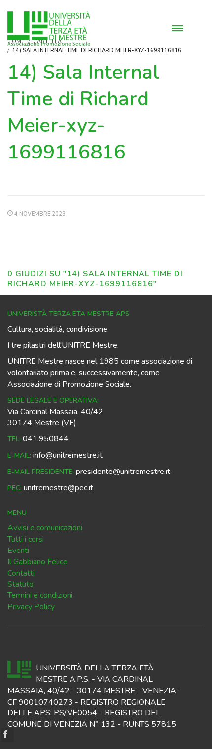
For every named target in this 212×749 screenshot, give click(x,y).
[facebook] (7, 735)
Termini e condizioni (39, 595)
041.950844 (46, 439)
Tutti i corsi (25, 539)
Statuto (20, 584)
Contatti (21, 573)
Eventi (18, 550)
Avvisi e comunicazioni (44, 527)
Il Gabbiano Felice (37, 561)
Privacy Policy (31, 606)
